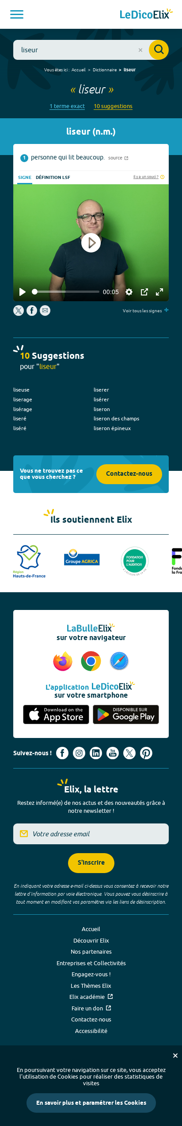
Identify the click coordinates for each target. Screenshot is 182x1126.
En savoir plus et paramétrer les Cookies (91, 1103)
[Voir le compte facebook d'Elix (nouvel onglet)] (62, 753)
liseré (20, 418)
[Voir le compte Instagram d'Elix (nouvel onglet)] (79, 753)
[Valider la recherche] (159, 50)
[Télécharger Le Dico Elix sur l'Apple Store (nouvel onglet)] (56, 715)
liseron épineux (112, 428)
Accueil (79, 69)
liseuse (21, 389)
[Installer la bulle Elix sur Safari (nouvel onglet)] (119, 661)
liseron (102, 409)
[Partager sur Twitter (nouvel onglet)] (19, 313)
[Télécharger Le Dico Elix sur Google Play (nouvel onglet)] (126, 715)
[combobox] (91, 50)
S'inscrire (91, 863)
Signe (24, 178)
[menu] (17, 14)
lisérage (22, 409)
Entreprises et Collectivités (91, 963)
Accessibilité (91, 1030)
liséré (20, 428)
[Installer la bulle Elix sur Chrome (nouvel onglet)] (92, 661)
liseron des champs (116, 418)
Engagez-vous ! (91, 974)
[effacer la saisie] (140, 50)
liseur (130, 70)
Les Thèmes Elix (91, 985)
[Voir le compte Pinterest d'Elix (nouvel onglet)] (146, 753)
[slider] (65, 291)
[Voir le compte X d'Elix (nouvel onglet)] (129, 753)
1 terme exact (67, 106)
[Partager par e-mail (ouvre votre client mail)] (45, 313)
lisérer (101, 399)
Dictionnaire (105, 69)
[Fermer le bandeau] (175, 1055)
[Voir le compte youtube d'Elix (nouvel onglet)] (112, 753)
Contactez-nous (129, 474)
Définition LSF (53, 178)
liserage (22, 399)
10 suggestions (113, 106)
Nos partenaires (91, 951)
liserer (101, 389)
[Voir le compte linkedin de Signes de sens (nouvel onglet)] (96, 753)
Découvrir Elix (91, 940)
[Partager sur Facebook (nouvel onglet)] (31, 313)
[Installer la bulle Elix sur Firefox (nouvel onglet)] (64, 661)
